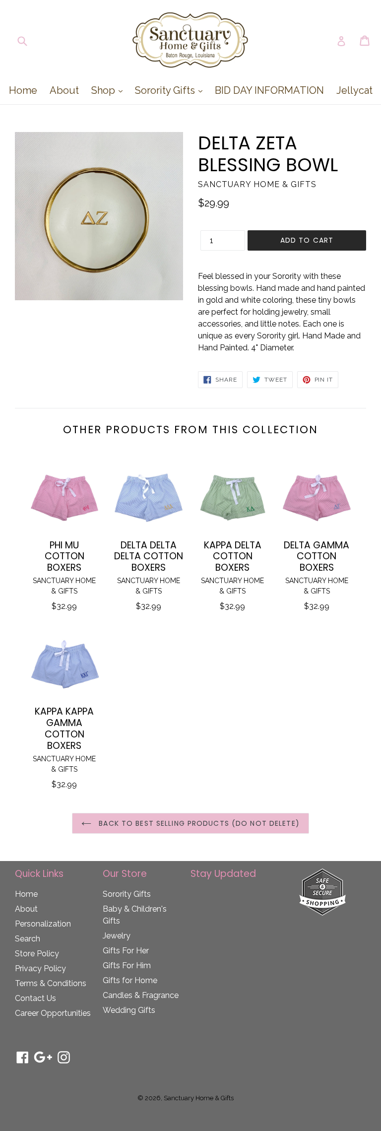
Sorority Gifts (171, 90)
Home (23, 90)
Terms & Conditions (50, 983)
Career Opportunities (53, 1013)
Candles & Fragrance (141, 995)
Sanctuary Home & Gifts (199, 1098)
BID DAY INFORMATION (269, 90)
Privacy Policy (40, 968)
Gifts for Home (130, 980)
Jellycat (354, 90)
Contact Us (35, 998)
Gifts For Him (127, 965)
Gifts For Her (126, 950)
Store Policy (37, 953)
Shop (109, 90)
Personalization (43, 924)
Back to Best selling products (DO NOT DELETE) (198, 823)
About (64, 90)
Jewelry (116, 935)
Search (27, 938)
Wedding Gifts (129, 1010)
